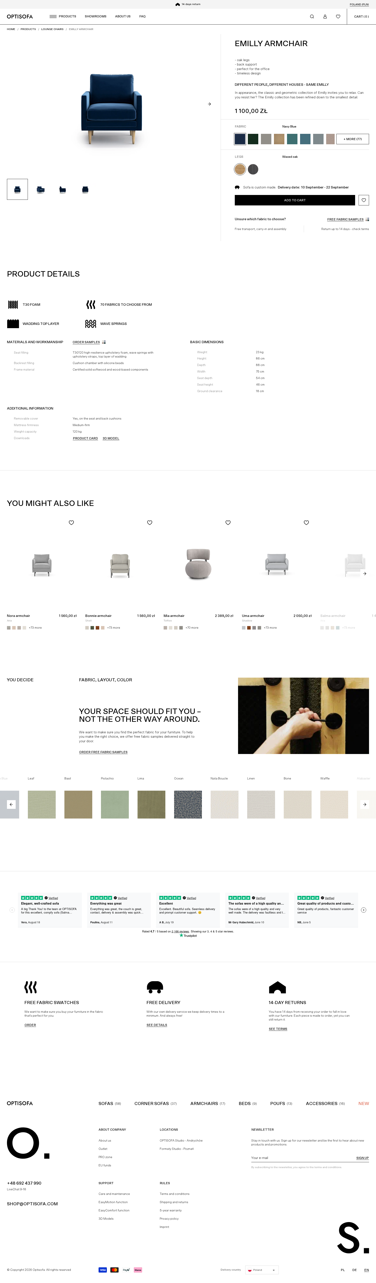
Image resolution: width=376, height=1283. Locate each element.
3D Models (106, 1218)
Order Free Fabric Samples (103, 752)
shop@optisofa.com (32, 1203)
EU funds (105, 1165)
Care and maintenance (114, 1194)
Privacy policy (169, 1218)
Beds (245, 1103)
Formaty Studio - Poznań (177, 1148)
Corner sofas (151, 1103)
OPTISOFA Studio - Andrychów (181, 1140)
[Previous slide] (11, 804)
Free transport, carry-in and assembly (260, 229)
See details (157, 1025)
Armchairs (204, 1103)
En (366, 1270)
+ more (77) (353, 139)
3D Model (111, 438)
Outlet (103, 1148)
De (354, 1270)
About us (105, 1140)
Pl (343, 1270)
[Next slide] (209, 104)
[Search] (312, 16)
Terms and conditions (175, 1194)
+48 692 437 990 (24, 1183)
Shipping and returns (174, 1202)
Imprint (164, 1227)
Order (30, 1025)
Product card (85, 438)
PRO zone (105, 1157)
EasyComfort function (114, 1210)
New (363, 1103)
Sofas (106, 1103)
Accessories (321, 1103)
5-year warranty (171, 1210)
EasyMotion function (113, 1202)
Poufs (277, 1103)
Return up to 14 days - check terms (345, 229)
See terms (278, 1029)
